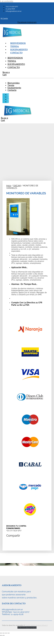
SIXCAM (17, 185)
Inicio (8, 185)
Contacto (16, 52)
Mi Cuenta (4, 18)
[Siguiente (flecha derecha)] (4, 635)
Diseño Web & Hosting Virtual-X (36, 625)
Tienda (14, 46)
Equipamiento (19, 49)
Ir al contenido (6, 1)
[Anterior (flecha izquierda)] (1, 635)
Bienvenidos (18, 43)
